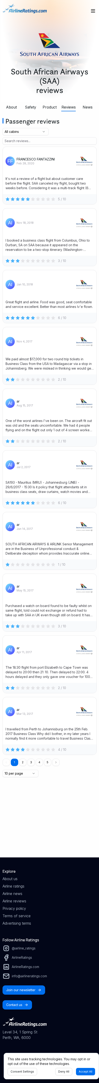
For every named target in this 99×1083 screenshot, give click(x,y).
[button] (56, 762)
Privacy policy (14, 908)
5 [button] (47, 762)
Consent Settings (22, 1071)
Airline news (12, 893)
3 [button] (31, 762)
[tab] (12, 107)
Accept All (85, 1071)
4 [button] (39, 762)
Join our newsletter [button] (20, 990)
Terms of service (17, 916)
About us (10, 878)
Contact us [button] (14, 1005)
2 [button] (22, 762)
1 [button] (14, 762)
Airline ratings (13, 886)
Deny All (63, 1071)
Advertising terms (17, 923)
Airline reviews (14, 901)
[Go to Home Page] (25, 11)
